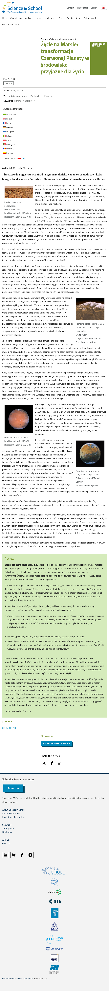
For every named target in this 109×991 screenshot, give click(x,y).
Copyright (6, 824)
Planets (17, 100)
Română (9, 148)
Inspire (40, 18)
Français (9, 122)
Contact (70, 7)
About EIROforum (11, 813)
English (9, 118)
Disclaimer (7, 832)
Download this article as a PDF (56, 743)
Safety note (8, 828)
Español (9, 152)
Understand (50, 18)
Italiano (9, 135)
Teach (61, 18)
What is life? (29, 100)
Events (69, 18)
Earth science (36, 96)
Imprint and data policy (13, 817)
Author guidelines (10, 24)
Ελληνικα (10, 131)
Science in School (48, 39)
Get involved (90, 18)
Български (11, 114)
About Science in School (13, 809)
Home (5, 18)
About (78, 18)
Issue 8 (72, 39)
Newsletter (82, 7)
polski (8, 140)
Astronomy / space (20, 96)
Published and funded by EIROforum (17, 978)
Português (10, 144)
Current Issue (16, 18)
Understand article (98, 44)
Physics (48, 96)
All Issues (29, 18)
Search (94, 7)
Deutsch (9, 127)
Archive (5, 839)
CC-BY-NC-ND (9, 728)
